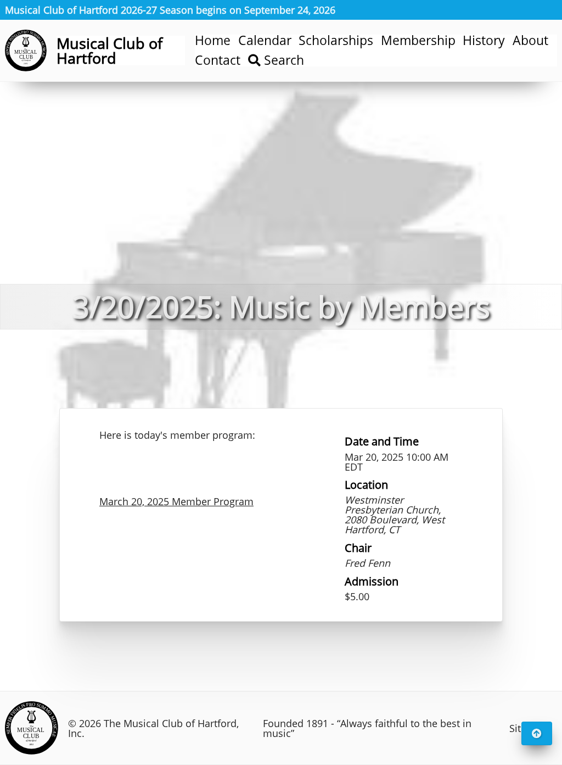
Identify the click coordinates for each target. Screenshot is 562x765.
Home (213, 41)
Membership (418, 41)
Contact (217, 60)
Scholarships (336, 41)
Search (282, 60)
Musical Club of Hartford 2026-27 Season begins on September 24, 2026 (170, 10)
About (530, 41)
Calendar (264, 41)
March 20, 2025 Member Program (176, 501)
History (484, 41)
